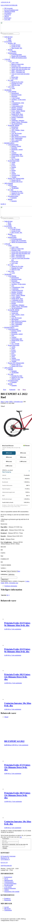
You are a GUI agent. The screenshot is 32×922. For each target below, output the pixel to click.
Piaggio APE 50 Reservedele (16, 178)
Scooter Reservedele (13, 160)
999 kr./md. (9, 461)
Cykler (10, 61)
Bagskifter (14, 148)
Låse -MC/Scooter (16, 133)
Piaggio (13, 170)
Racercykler (14, 77)
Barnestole (14, 96)
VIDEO (6, 890)
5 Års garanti (8, 886)
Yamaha (13, 173)
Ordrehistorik (8, 910)
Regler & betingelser (10, 888)
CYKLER (7, 59)
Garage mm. (14, 128)
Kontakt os (7, 898)
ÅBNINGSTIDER (9, 11)
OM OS (6, 16)
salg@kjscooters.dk (6, 865)
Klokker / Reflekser (16, 109)
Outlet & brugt (8, 37)
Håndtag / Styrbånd (16, 107)
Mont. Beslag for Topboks (18, 136)
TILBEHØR (7, 90)
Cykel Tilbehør (12, 91)
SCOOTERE (8, 41)
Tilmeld (5, 848)
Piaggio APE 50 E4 (16, 181)
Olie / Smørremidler (16, 138)
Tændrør (13, 177)
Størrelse (3, 571)
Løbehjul (10, 185)
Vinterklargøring (9, 882)
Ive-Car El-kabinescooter (11, 10)
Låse (12, 101)
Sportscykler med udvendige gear (20, 69)
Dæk (12, 151)
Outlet (9, 40)
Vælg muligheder (16, 629)
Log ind (6, 907)
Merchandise (15, 135)
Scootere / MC (12, 43)
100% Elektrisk (8, 183)
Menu (24, 389)
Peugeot (13, 167)
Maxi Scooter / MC (16, 48)
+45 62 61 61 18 (5, 2)
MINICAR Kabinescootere (19, 57)
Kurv (4, 389)
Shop (2, 401)
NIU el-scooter (8, 8)
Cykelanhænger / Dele (17, 103)
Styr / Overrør (15, 159)
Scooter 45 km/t (15, 46)
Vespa (13, 172)
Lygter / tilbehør (15, 112)
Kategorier (12, 389)
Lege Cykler (14, 62)
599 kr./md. (23, 457)
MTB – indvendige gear (18, 70)
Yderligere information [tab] (10, 586)
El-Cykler (10, 80)
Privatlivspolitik (8, 885)
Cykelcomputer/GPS (17, 106)
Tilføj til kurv (4, 579)
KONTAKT (7, 18)
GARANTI (7, 14)
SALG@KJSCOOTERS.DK (9, 5)
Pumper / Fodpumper (17, 117)
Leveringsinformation (10, 883)
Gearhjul (13, 152)
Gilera (13, 164)
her (21, 837)
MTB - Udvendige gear (16, 401)
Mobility (10, 49)
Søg (19, 389)
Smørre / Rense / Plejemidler (19, 122)
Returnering (7, 900)
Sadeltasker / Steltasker (17, 120)
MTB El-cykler (15, 85)
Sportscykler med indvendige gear (20, 67)
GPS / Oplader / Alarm (17, 130)
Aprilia (13, 162)
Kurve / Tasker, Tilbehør (18, 111)
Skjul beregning (6, 472)
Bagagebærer (15, 93)
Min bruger (7, 908)
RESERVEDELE (9, 143)
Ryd (19, 571)
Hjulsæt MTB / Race (17, 156)
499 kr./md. (9, 457)
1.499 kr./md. (23, 461)
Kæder (13, 157)
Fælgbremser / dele (16, 154)
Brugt (9, 38)
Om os (6, 878)
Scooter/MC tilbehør (13, 125)
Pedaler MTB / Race (17, 114)
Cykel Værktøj (15, 98)
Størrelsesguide (8, 880)
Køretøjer (14, 186)
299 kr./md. (9, 453)
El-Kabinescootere (16, 54)
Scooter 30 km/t (15, 45)
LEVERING (8, 13)
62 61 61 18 (4, 862)
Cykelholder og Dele (17, 115)
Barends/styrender (16, 94)
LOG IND (7, 19)
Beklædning (14, 127)
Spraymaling (14, 141)
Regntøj (13, 119)
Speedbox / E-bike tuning (18, 99)
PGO (12, 169)
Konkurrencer (8, 877)
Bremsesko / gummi (17, 149)
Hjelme (13, 132)
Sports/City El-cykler (17, 82)
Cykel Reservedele (13, 144)
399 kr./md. (23, 453)
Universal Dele (15, 175)
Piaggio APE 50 (15, 180)
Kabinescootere (12, 53)
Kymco (13, 165)
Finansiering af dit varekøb (11, 891)
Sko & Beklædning (16, 123)
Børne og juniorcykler (17, 64)
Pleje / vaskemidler (16, 140)
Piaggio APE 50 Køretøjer (18, 56)
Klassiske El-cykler (16, 83)
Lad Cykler (14, 78)
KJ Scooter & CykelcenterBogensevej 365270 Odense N (8, 857)
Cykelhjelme (14, 104)
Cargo (13, 88)
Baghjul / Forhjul (16, 146)
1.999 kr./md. (8, 465)
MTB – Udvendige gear (18, 72)
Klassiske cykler (16, 66)
